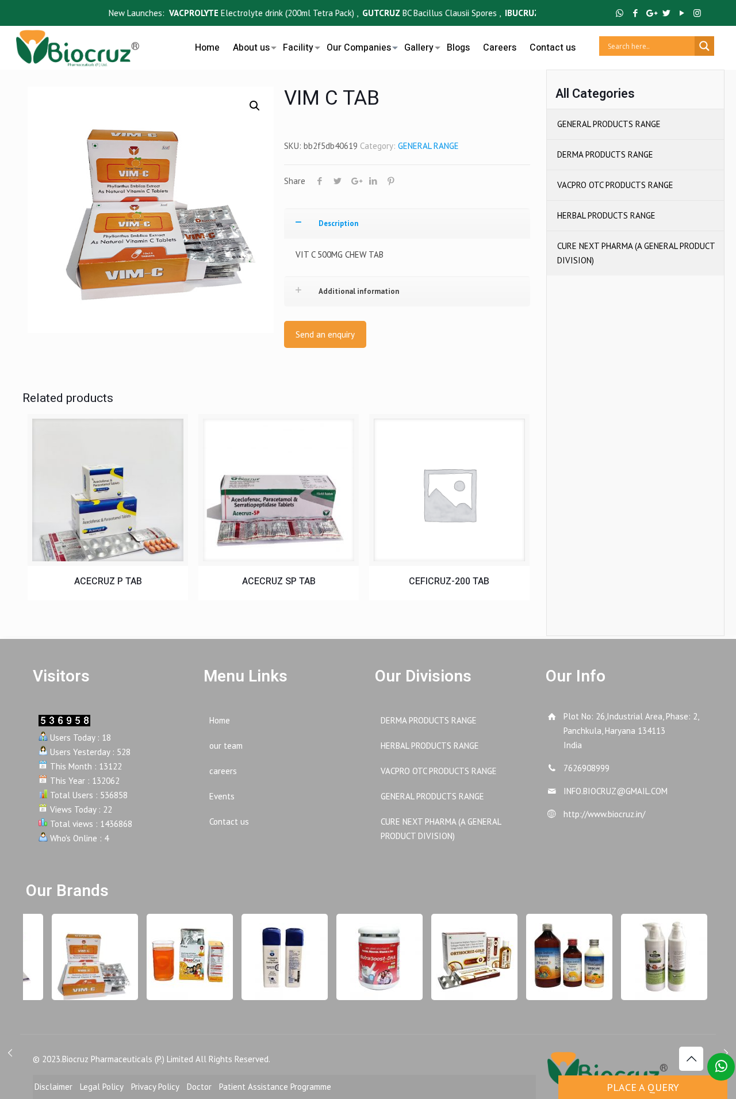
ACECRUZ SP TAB (279, 581)
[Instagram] (697, 12)
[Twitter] (666, 12)
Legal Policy (102, 1086)
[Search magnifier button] (704, 46)
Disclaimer (53, 1086)
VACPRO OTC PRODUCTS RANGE (615, 184)
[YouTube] (682, 12)
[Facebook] (635, 12)
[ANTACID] (562, 957)
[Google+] (651, 12)
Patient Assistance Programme (275, 1086)
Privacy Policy (155, 1086)
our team (226, 745)
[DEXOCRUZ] (183, 957)
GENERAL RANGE (428, 145)
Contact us (229, 821)
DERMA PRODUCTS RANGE (605, 154)
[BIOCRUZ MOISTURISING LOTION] (657, 957)
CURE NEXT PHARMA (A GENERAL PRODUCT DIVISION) (636, 253)
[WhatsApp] (620, 12)
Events (222, 796)
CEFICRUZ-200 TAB (449, 581)
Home (219, 720)
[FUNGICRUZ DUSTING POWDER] (278, 957)
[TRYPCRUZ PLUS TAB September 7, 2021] (10, 1053)
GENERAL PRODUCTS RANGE (609, 123)
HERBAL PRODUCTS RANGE (606, 215)
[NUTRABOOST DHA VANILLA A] (372, 957)
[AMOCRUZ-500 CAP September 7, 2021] (726, 1053)
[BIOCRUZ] (78, 46)
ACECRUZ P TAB (108, 581)
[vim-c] (88, 957)
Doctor (199, 1086)
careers (223, 770)
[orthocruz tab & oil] (467, 957)
